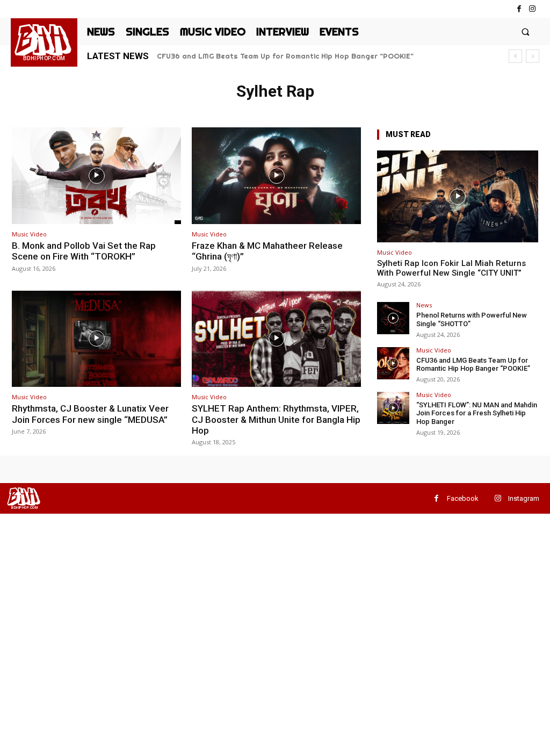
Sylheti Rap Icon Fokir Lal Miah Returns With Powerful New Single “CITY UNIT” (451, 268)
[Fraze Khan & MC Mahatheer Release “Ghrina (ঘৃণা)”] (276, 175)
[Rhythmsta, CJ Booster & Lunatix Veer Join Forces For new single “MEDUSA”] (96, 339)
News (424, 305)
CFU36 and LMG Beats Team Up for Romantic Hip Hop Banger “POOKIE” (285, 56)
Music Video (29, 234)
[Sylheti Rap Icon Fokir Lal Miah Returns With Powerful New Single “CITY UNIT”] (457, 196)
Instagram (523, 498)
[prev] (515, 56)
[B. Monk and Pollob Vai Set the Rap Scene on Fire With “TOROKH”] (96, 175)
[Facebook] (519, 9)
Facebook (463, 498)
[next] (532, 56)
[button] (525, 31)
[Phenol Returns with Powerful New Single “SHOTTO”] (393, 318)
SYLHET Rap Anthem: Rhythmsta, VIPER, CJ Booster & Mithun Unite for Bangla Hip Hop (276, 419)
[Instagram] (532, 9)
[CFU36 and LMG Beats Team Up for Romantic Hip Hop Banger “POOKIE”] (393, 363)
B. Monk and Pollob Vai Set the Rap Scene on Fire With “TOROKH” (84, 251)
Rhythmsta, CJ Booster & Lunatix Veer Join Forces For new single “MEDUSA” (90, 413)
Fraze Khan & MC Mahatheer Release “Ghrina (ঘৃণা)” (267, 251)
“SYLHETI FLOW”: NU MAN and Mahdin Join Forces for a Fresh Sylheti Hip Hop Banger (476, 413)
